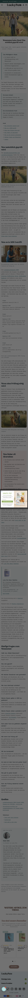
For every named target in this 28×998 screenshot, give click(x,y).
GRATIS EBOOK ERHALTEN (7, 501)
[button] (4, 989)
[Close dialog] (1, 491)
